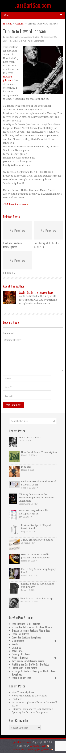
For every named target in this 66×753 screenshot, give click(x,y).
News (23, 41)
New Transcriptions (29, 437)
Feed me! (26, 466)
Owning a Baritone (20, 654)
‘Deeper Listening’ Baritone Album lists (31, 631)
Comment (8, 333)
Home (8, 23)
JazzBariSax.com (33, 5)
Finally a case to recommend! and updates (37, 585)
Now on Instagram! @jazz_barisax (32, 749)
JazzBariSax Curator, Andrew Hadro (22, 37)
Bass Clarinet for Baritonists (26, 624)
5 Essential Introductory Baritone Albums (32, 627)
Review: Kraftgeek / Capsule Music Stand (36, 527)
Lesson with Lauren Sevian (24, 668)
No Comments (37, 41)
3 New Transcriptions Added (37, 539)
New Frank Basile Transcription (39, 452)
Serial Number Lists (21, 678)
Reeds (15, 644)
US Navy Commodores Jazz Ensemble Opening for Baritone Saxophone (36, 497)
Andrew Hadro (38, 745)
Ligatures (16, 647)
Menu (7, 15)
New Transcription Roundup (36, 598)
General (19, 23)
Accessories (18, 651)
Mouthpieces (18, 641)
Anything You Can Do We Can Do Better (31, 664)
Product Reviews (20, 658)
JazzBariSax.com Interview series (28, 661)
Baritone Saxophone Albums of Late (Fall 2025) (38, 483)
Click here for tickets (14, 204)
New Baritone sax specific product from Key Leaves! (35, 556)
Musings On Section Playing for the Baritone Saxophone (33, 672)
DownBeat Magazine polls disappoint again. (33, 512)
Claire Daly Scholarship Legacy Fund (38, 571)
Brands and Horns (20, 634)
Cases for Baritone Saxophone (26, 637)
